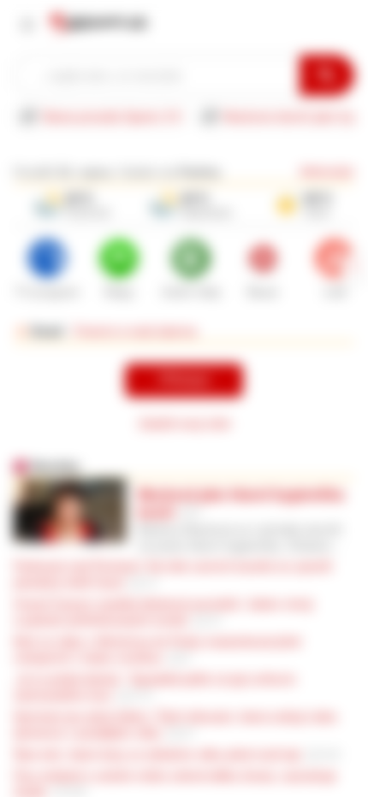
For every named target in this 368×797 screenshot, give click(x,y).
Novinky (56, 466)
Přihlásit (184, 380)
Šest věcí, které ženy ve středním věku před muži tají (157, 754)
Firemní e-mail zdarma (135, 331)
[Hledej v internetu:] (157, 75)
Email (47, 331)
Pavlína (200, 172)
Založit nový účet (184, 423)
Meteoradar (327, 172)
